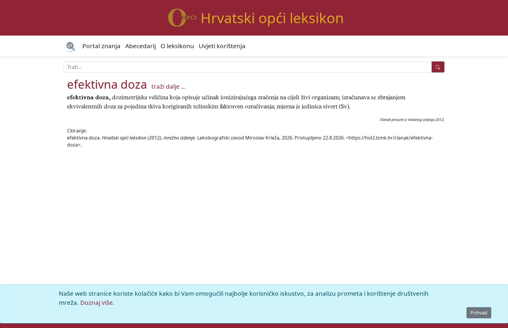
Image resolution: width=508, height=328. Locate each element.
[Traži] (438, 67)
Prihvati (478, 313)
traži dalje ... (168, 86)
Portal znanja (101, 46)
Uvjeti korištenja (222, 46)
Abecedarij (140, 46)
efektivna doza (107, 84)
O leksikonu (177, 46)
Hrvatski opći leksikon (272, 17)
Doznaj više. (97, 302)
